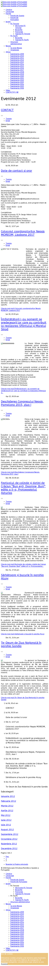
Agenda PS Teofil (22, 40)
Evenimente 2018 (17, 72)
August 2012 (7, 829)
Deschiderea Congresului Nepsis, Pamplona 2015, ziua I (22, 403)
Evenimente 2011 (17, 58)
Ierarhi (8, 22)
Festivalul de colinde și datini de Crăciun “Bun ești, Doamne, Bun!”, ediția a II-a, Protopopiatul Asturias (23, 488)
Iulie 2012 (6, 825)
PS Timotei (14, 24)
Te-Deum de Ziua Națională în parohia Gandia (21, 644)
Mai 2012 (5, 815)
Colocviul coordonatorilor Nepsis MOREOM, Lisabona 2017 (23, 233)
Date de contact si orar (16, 170)
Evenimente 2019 (17, 74)
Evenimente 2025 (17, 86)
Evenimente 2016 (17, 68)
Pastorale (19, 32)
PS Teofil (14, 36)
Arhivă (8, 52)
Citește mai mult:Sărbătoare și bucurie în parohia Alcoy (22, 634)
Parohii (8, 14)
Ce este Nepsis (16, 48)
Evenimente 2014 (17, 64)
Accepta (4, 964)
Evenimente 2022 (17, 80)
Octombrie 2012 (9, 839)
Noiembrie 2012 (9, 843)
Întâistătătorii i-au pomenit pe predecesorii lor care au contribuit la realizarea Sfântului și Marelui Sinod (23, 324)
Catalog (9, 10)
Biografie (18, 30)
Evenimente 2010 (17, 56)
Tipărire (9, 119)
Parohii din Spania (17, 16)
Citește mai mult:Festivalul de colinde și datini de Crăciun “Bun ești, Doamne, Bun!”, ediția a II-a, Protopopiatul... (23, 565)
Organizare (14, 50)
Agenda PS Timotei (22, 34)
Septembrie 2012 (9, 834)
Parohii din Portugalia (14, 19)
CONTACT (7, 110)
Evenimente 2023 (17, 82)
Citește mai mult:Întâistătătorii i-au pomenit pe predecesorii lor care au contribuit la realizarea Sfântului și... (23, 391)
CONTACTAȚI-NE (12, 92)
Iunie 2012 (6, 820)
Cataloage (10, 12)
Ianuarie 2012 (8, 796)
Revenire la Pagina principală (17, 864)
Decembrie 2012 (9, 848)
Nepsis (8, 46)
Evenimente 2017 (17, 70)
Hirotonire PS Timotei (20, 27)
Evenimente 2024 (17, 84)
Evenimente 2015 (17, 66)
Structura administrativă (16, 43)
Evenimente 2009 (17, 54)
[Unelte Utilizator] (2, 115)
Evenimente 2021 (17, 78)
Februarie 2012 (8, 801)
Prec (7, 857)
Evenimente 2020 (17, 76)
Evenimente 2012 (17, 60)
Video (8, 90)
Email (8, 121)
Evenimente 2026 (17, 88)
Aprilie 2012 (7, 810)
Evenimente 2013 (17, 62)
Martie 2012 (7, 806)
